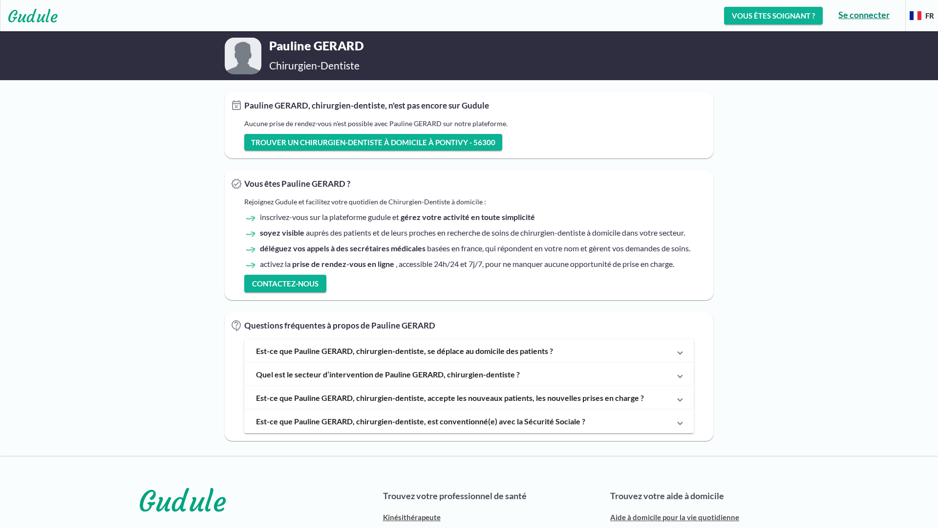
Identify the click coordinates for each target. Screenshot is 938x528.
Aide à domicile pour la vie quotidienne (674, 517)
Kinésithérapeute (412, 517)
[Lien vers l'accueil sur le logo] (29, 15)
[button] (469, 351)
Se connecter (864, 14)
